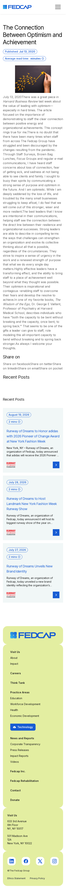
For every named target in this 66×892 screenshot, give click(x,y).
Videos (14, 761)
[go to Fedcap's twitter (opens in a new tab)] (40, 861)
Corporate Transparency (25, 744)
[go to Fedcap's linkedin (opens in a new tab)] (11, 861)
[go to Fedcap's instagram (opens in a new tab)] (54, 861)
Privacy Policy (37, 878)
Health (14, 710)
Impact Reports (19, 755)
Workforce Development (25, 704)
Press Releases (19, 750)
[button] (58, 7)
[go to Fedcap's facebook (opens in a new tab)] (26, 861)
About (13, 657)
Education (16, 698)
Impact (14, 663)
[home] (17, 7)
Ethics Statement (16, 878)
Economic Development (24, 715)
